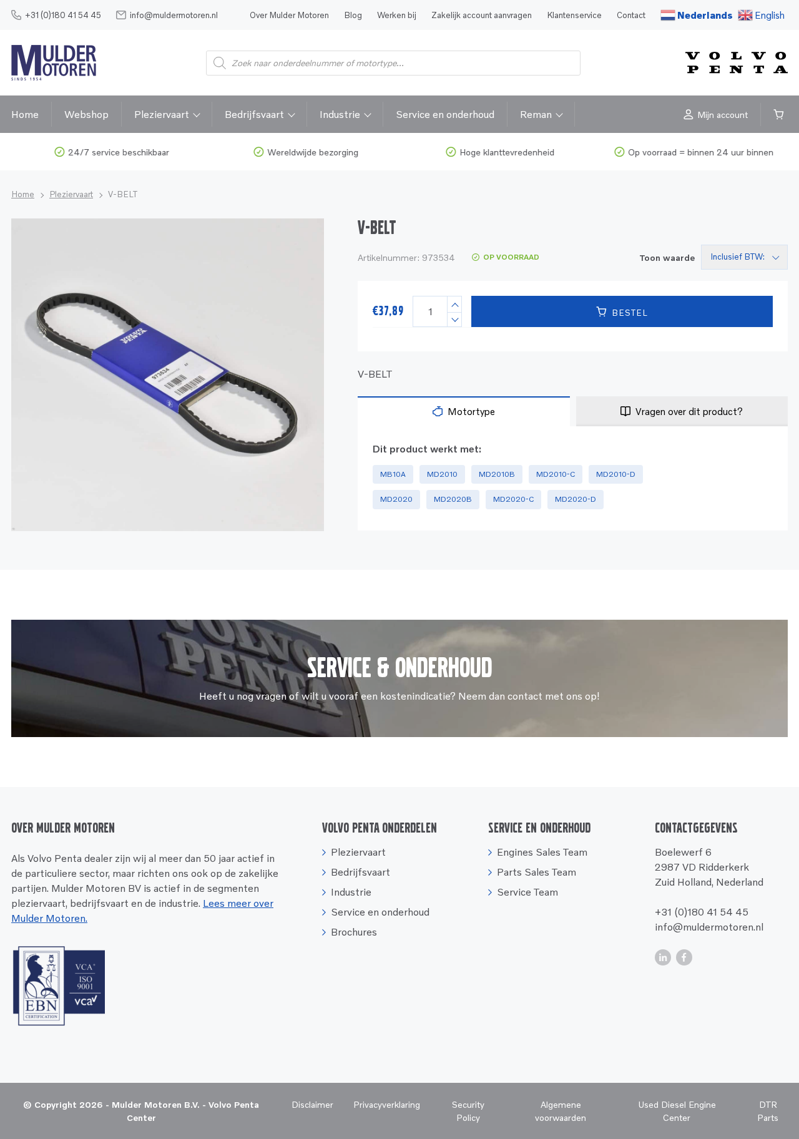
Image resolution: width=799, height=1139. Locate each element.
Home (25, 114)
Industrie (340, 114)
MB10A (393, 474)
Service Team (527, 892)
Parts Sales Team (536, 872)
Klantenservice (574, 15)
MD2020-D (575, 499)
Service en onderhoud (445, 114)
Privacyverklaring (386, 1104)
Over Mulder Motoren (289, 15)
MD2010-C (555, 474)
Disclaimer (312, 1104)
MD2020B (453, 499)
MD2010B (497, 474)
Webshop (86, 114)
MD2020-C (513, 499)
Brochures (354, 932)
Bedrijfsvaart (254, 114)
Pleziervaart (161, 114)
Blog (353, 15)
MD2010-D (615, 474)
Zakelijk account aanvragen (481, 15)
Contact (631, 15)
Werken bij (396, 15)
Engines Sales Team (542, 852)
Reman (536, 114)
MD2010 (442, 474)
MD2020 (396, 499)
